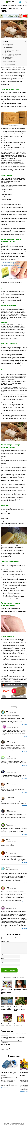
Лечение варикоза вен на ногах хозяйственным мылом (10, 62)
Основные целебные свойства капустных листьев (13, 1037)
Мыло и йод (9, 51)
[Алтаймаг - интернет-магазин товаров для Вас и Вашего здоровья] (10, 1)
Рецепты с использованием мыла (12, 48)
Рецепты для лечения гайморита (12, 60)
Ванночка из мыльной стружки (13, 50)
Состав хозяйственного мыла (9, 43)
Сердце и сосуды (4, 1087)
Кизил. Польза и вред (6, 1048)
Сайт (2, 962)
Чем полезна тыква (5, 1044)
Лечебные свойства (9, 44)
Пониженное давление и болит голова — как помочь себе (9, 1073)
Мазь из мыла (8, 58)
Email (2, 958)
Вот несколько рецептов (10, 64)
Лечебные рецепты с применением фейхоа (11, 1040)
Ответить (24, 724)
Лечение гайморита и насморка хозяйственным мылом (10, 56)
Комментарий (5, 941)
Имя (2, 954)
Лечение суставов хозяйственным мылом (12, 54)
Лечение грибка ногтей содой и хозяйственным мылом (9, 46)
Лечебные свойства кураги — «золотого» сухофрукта (13, 1033)
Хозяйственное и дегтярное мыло (13, 52)
